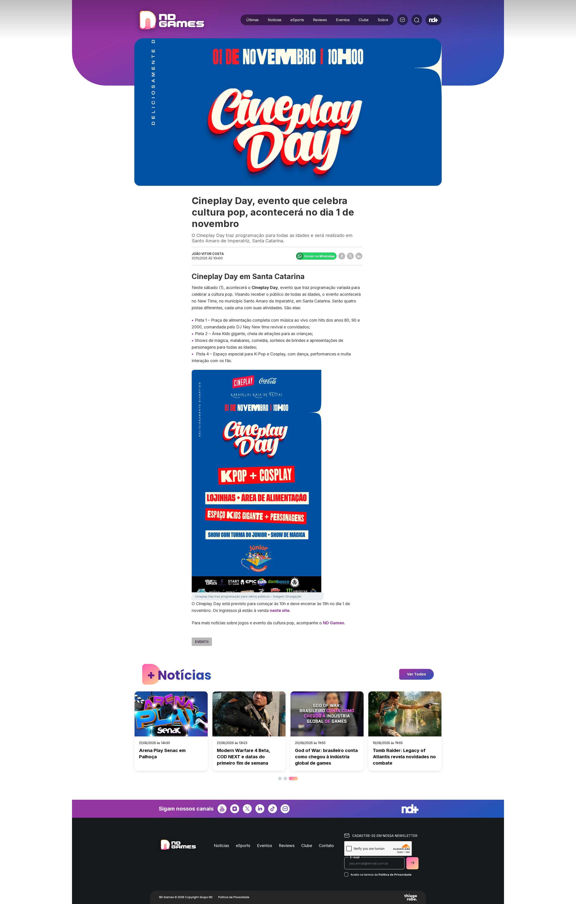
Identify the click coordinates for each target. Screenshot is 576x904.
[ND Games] (171, 21)
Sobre (383, 20)
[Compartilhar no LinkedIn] (359, 256)
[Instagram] (234, 808)
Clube (364, 20)
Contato (326, 845)
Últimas (252, 20)
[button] (280, 778)
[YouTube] (222, 808)
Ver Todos (416, 674)
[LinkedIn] (259, 808)
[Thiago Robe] (410, 897)
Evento (202, 642)
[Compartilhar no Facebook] (341, 256)
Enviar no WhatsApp (319, 256)
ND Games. (334, 622)
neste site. (280, 610)
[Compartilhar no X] (350, 256)
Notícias (274, 20)
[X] (247, 808)
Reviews (320, 20)
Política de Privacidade (395, 874)
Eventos (343, 20)
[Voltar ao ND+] (433, 19)
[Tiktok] (272, 808)
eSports (297, 20)
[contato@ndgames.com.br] (402, 19)
